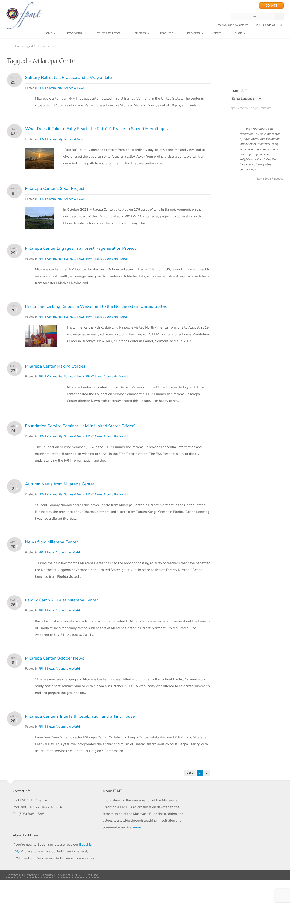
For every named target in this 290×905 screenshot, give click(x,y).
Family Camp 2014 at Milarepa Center (61, 600)
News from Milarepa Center (51, 542)
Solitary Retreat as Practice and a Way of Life (68, 77)
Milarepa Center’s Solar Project (54, 188)
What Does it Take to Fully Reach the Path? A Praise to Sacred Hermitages (96, 129)
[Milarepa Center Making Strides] (41, 395)
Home (48, 33)
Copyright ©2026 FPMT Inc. (77, 875)
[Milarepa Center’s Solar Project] (39, 211)
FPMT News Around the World (107, 259)
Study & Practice (108, 33)
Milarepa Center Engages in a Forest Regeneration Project (80, 248)
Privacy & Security (39, 875)
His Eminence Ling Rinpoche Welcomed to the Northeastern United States (96, 306)
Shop (238, 33)
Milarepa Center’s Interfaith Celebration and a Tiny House (80, 716)
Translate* (239, 90)
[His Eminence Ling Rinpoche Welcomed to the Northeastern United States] (41, 328)
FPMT (217, 33)
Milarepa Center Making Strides (55, 366)
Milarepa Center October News (54, 658)
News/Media (74, 33)
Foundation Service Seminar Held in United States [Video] (80, 426)
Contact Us (14, 875)
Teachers (166, 33)
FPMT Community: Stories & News (61, 88)
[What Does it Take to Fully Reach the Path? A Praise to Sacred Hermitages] (39, 151)
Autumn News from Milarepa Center (59, 484)
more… (138, 827)
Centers (140, 33)
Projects (193, 33)
